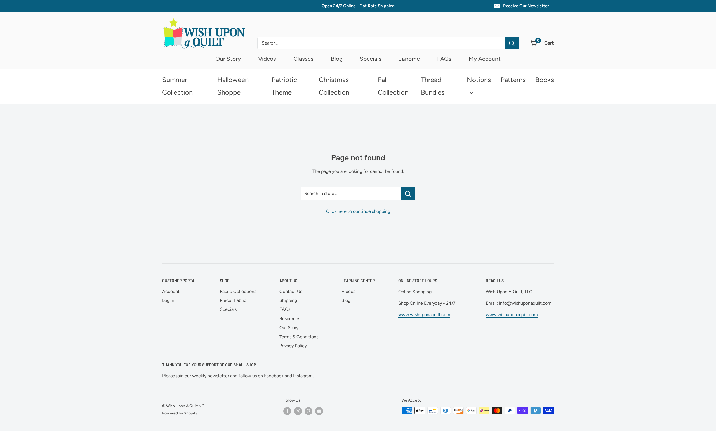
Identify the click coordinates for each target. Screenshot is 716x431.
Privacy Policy (293, 345)
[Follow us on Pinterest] (308, 411)
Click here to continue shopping (358, 211)
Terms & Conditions (298, 336)
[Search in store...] (408, 193)
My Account (485, 58)
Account (171, 291)
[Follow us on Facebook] (287, 411)
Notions (479, 80)
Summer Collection (177, 86)
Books (544, 80)
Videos (267, 58)
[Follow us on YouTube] (319, 411)
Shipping (288, 300)
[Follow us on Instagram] (298, 411)
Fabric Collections (238, 291)
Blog (337, 58)
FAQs (444, 58)
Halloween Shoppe (233, 86)
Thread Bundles (432, 86)
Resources (289, 318)
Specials (370, 58)
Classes (303, 58)
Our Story (228, 58)
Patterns (513, 80)
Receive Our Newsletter (526, 5)
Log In (168, 300)
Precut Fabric (233, 300)
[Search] (512, 43)
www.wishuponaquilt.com (424, 314)
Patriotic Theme (284, 86)
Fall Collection (393, 86)
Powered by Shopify (179, 413)
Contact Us (290, 291)
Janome (409, 58)
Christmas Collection (334, 86)
